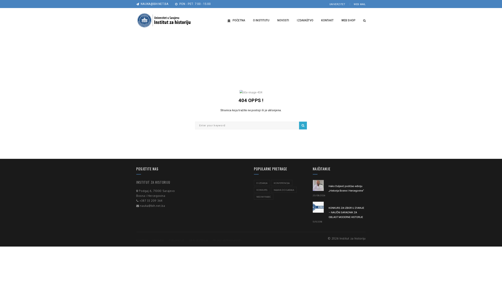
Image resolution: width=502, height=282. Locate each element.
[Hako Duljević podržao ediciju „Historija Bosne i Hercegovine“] (318, 185)
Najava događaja (284, 190)
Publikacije (176, 240)
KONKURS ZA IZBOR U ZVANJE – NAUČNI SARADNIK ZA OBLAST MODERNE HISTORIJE (346, 212)
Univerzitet (337, 4)
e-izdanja (261, 183)
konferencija (282, 183)
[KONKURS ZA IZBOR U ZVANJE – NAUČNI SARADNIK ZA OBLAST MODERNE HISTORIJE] (318, 207)
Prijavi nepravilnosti (227, 240)
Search (303, 125)
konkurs (261, 190)
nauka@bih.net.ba (154, 3)
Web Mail (360, 4)
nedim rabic (263, 196)
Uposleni (158, 240)
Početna (142, 240)
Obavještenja (198, 240)
